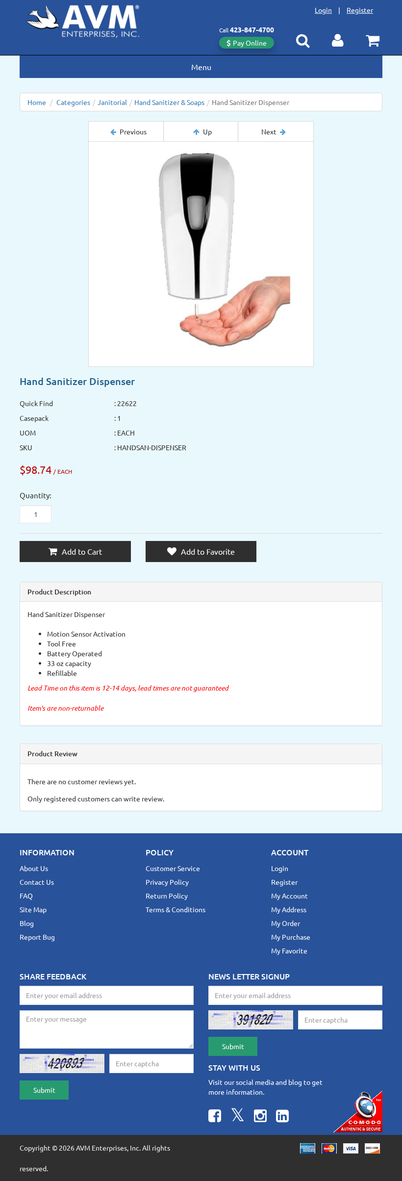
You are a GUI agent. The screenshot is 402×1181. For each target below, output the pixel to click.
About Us (34, 868)
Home (36, 102)
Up (207, 131)
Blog (27, 923)
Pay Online (250, 42)
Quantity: (35, 495)
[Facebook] (214, 1117)
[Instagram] (260, 1117)
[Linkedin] (282, 1117)
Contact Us (37, 881)
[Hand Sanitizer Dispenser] (201, 254)
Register (360, 9)
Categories (73, 102)
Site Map (33, 909)
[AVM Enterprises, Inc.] (91, 19)
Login (323, 9)
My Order (285, 923)
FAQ (26, 895)
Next (268, 131)
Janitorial (112, 102)
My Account (289, 895)
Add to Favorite (207, 551)
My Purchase (290, 936)
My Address (288, 909)
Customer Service (173, 868)
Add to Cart (81, 551)
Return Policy (167, 895)
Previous (133, 131)
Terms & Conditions (175, 909)
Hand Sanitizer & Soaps (169, 102)
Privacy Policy (167, 881)
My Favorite (289, 950)
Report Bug (37, 936)
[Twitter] (237, 1117)
